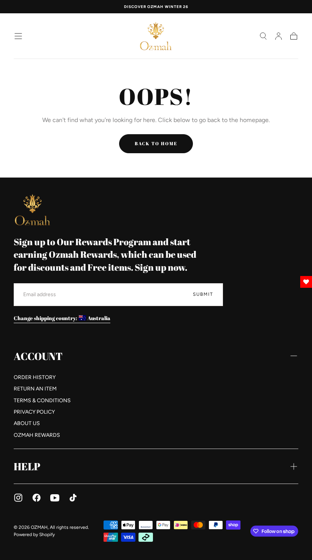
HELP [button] (27, 466)
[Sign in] (278, 36)
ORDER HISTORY (35, 377)
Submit (203, 294)
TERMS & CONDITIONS (42, 400)
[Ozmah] (33, 210)
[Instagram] (18, 497)
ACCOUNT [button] (38, 356)
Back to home (156, 143)
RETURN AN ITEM (35, 388)
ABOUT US (27, 423)
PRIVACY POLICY (34, 412)
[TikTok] (73, 497)
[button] (18, 36)
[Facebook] (36, 497)
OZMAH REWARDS (37, 435)
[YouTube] (54, 497)
